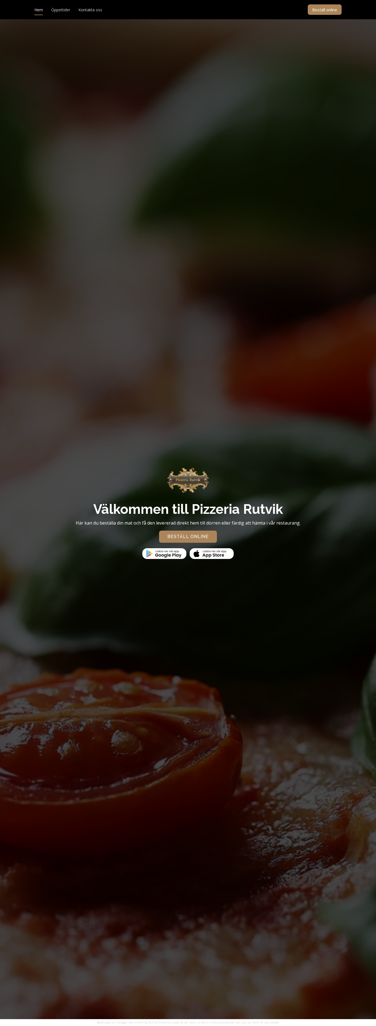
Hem (38, 9)
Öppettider (60, 9)
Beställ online (324, 9)
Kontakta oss (90, 9)
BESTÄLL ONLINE (188, 536)
